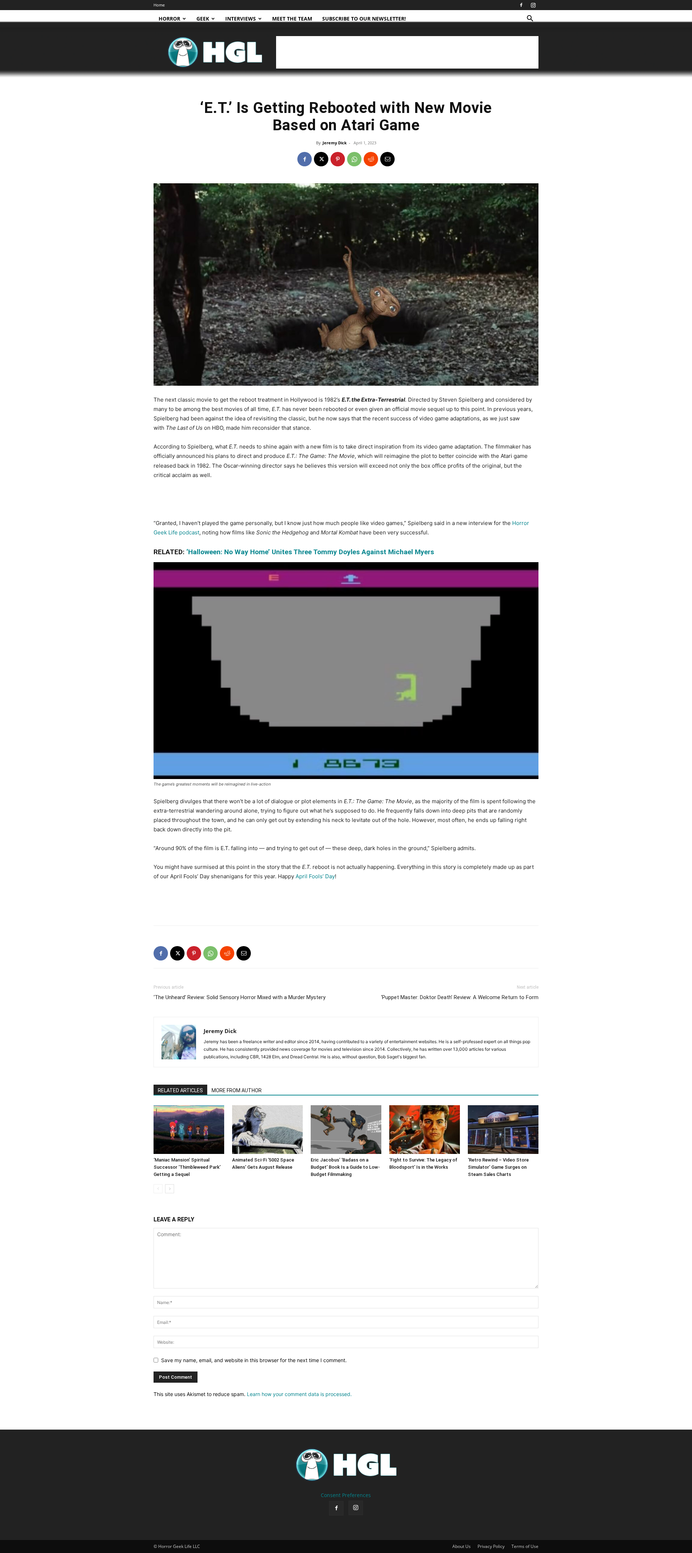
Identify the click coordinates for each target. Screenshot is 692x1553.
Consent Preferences (346, 1495)
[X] (321, 159)
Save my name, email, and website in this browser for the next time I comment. (254, 1360)
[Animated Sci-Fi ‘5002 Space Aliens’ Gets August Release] (267, 1129)
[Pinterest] (338, 159)
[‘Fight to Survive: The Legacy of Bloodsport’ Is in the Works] (424, 1129)
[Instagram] (533, 5)
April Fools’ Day (315, 876)
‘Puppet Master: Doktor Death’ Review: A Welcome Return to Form (459, 997)
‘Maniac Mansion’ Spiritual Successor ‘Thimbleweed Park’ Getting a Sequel (187, 1167)
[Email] (387, 159)
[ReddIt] (371, 159)
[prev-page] (158, 1188)
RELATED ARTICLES (180, 1090)
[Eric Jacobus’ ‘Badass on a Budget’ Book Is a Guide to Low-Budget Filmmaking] (346, 1129)
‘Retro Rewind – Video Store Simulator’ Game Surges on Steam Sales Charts (498, 1167)
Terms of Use (524, 1546)
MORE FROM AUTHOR (237, 1090)
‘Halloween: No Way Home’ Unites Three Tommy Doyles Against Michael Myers (310, 552)
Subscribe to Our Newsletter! (364, 18)
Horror (169, 18)
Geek (202, 18)
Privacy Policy (491, 1546)
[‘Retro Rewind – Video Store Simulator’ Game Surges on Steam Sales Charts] (503, 1129)
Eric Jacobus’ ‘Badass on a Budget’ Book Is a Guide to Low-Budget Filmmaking (345, 1167)
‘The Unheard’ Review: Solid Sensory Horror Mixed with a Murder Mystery (239, 997)
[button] (529, 19)
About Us (461, 1546)
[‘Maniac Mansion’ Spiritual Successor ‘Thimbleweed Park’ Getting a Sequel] (189, 1129)
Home (159, 5)
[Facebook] (521, 5)
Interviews (240, 18)
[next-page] (169, 1188)
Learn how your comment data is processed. (299, 1394)
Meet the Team (292, 18)
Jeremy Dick (335, 142)
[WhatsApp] (354, 159)
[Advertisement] (407, 52)
